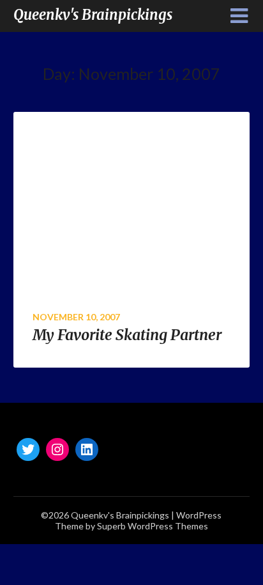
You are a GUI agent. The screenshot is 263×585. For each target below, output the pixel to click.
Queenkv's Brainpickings (92, 15)
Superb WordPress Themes (152, 525)
